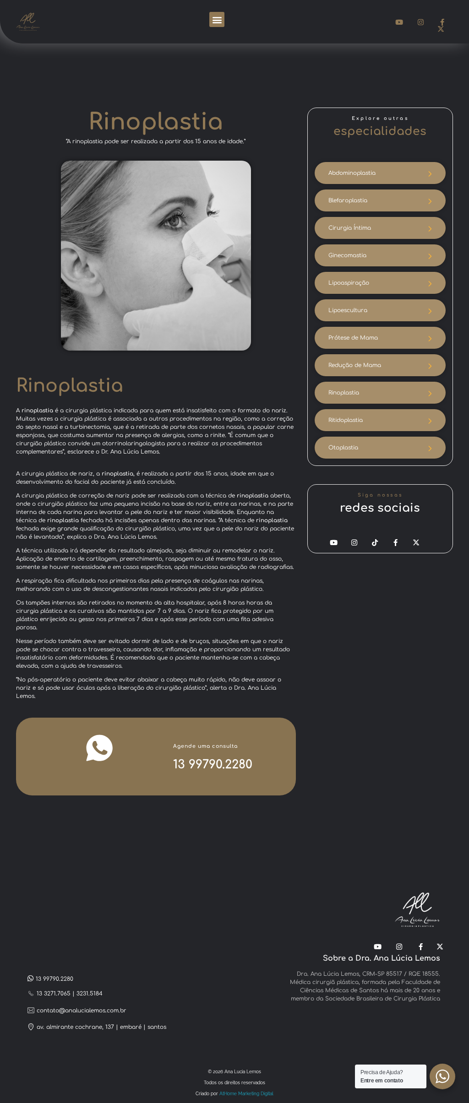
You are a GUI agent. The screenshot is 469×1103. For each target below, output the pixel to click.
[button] (216, 19)
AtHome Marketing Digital (246, 1093)
